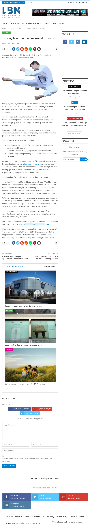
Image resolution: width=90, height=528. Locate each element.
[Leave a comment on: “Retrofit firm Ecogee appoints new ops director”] (79, 97)
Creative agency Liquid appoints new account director (15, 257)
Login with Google (44, 408)
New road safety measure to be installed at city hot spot (46, 257)
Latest (74, 102)
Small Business (11, 272)
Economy (15, 24)
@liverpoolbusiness (50, 478)
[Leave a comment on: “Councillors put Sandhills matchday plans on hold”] (80, 113)
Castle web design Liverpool (72, 522)
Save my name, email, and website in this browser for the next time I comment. (27, 459)
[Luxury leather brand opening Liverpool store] (30, 326)
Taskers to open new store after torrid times (23, 306)
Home (5, 24)
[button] (60, 12)
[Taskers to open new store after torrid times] (30, 287)
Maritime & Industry (31, 24)
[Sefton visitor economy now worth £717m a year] (30, 365)
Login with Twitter (32, 413)
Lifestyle (6, 33)
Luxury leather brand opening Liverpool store (23, 345)
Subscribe (83, 159)
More (61, 24)
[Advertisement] (74, 62)
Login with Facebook (21, 408)
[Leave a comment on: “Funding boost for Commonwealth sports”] (56, 49)
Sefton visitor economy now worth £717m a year (25, 384)
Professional (50, 24)
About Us (18, 517)
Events (29, 2)
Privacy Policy (61, 517)
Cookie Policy (48, 517)
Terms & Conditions (76, 517)
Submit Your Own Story (32, 517)
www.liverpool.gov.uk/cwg (30, 164)
